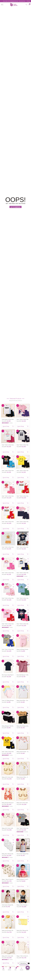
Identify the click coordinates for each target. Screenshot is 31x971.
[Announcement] (14, 1)
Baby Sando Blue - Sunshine (24, 700)
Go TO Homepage (15, 207)
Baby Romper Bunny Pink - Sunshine (11, 802)
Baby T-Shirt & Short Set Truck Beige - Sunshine (14, 879)
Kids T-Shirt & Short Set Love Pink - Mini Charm (13, 624)
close (29, 1)
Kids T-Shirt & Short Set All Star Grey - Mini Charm (14, 649)
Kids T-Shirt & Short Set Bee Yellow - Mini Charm (14, 751)
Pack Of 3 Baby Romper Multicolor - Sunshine (13, 700)
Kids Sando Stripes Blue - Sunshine (10, 905)
